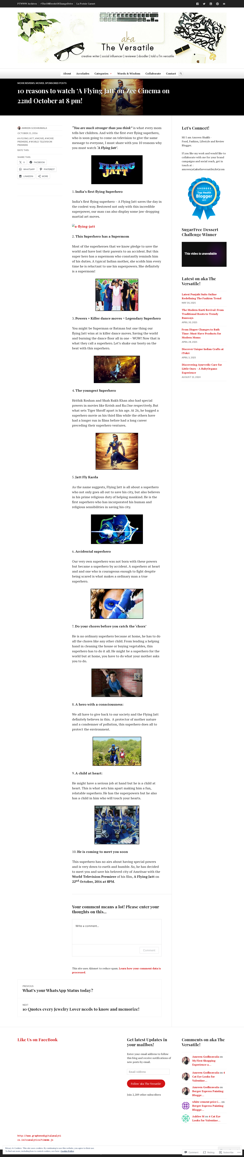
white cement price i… (206, 1102)
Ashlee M (198, 1116)
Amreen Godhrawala (34, 128)
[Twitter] (204, 3)
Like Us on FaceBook (37, 1039)
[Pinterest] (217, 3)
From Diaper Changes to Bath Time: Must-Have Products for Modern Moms (201, 333)
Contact (171, 73)
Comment (149, 950)
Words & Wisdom (128, 73)
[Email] (224, 3)
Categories (101, 73)
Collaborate (153, 73)
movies (40, 83)
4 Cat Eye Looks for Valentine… (208, 1076)
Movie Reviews (26, 83)
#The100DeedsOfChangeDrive (57, 3)
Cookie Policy (67, 1151)
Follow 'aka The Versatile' (146, 1083)
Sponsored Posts (56, 83)
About (67, 73)
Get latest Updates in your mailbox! (147, 1042)
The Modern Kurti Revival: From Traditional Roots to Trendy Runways (203, 314)
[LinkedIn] (210, 3)
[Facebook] (197, 3)
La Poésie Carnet (86, 3)
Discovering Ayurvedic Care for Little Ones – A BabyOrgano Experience (202, 368)
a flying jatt (26, 138)
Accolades (82, 73)
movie (40, 138)
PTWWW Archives (27, 3)
